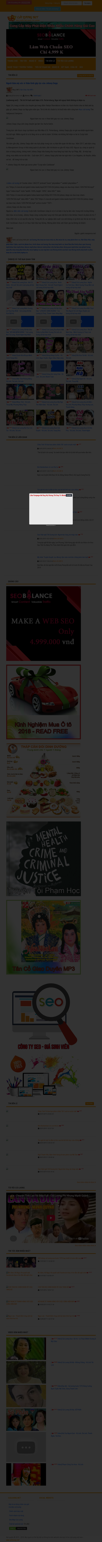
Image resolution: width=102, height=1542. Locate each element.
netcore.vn (53, 525)
